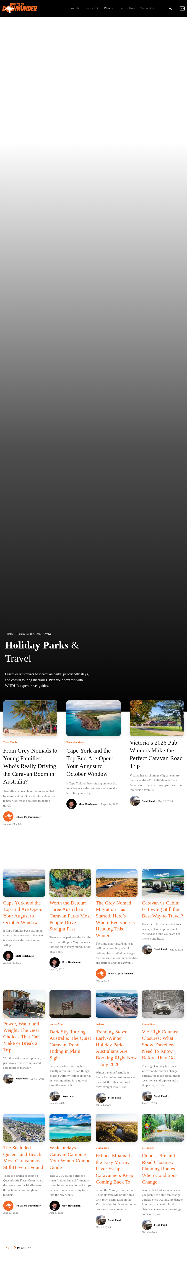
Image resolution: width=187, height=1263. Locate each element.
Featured (100, 1024)
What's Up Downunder (28, 816)
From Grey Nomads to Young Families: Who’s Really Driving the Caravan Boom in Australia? (30, 766)
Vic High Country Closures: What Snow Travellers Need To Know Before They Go (160, 1045)
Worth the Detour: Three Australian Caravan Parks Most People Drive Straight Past (70, 916)
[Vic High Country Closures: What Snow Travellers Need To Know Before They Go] (163, 1004)
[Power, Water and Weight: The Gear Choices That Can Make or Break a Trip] (24, 1004)
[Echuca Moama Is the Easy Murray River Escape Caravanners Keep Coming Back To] (117, 1128)
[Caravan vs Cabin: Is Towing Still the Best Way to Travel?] (163, 883)
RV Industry (148, 1148)
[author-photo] (9, 816)
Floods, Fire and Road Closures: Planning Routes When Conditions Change (159, 1168)
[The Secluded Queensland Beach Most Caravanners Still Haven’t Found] (24, 1128)
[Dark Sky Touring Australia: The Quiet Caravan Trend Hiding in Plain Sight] (70, 1004)
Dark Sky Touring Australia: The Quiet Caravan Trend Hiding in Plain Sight (70, 1045)
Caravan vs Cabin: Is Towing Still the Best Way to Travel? (162, 909)
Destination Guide (75, 742)
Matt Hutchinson (88, 804)
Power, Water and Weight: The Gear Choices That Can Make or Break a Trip (21, 1037)
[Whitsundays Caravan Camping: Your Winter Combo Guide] (70, 1128)
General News (56, 1024)
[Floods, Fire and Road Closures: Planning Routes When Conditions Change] (163, 1128)
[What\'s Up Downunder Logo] (31, 8)
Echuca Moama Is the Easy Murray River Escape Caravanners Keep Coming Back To (114, 1168)
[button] (170, 8)
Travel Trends (10, 742)
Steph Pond (148, 801)
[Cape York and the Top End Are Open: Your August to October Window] (93, 718)
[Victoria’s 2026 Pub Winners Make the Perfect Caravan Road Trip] (157, 718)
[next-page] (15, 1248)
